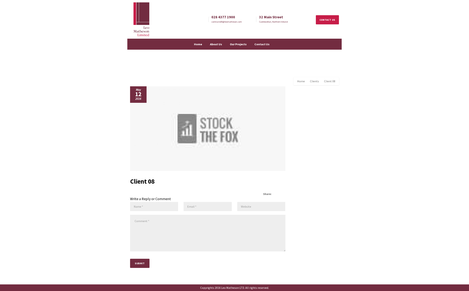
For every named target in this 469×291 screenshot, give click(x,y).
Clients (314, 81)
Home (198, 44)
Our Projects (238, 44)
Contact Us (261, 44)
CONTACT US (327, 19)
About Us (216, 44)
